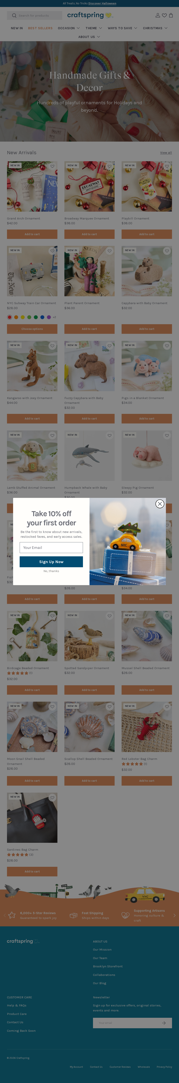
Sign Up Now (51, 561)
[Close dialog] (160, 504)
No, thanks (51, 571)
